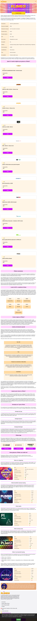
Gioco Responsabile (5, 604)
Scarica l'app (6, 448)
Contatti (3, 606)
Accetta (18, 619)
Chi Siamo (4, 601)
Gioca (8, 77)
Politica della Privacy (5, 603)
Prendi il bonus (18, 13)
